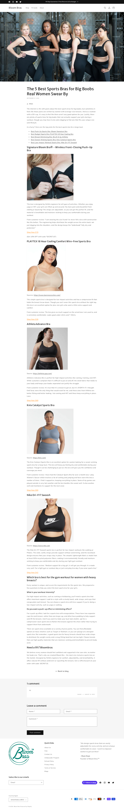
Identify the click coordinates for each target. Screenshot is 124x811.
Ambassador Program (51, 758)
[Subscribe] (41, 782)
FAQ (45, 751)
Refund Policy (49, 761)
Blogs (46, 771)
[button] (105, 8)
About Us (47, 747)
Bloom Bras (17, 806)
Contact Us (48, 754)
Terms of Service (50, 768)
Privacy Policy (49, 764)
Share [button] (31, 104)
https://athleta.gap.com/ (42, 373)
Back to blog (63, 671)
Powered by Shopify (26, 806)
